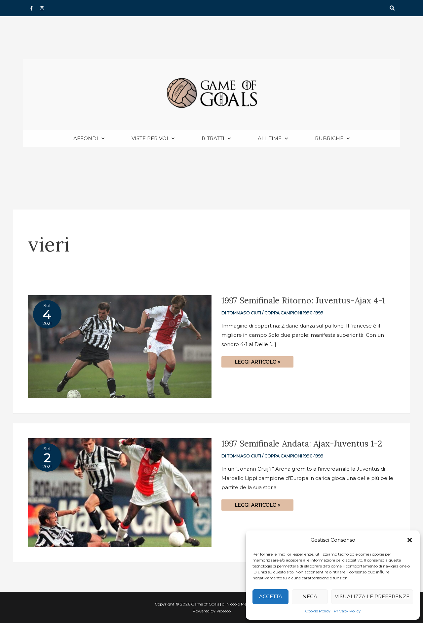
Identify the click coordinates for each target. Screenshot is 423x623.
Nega (309, 596)
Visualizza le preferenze (372, 596)
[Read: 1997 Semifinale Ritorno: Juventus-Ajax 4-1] (120, 346)
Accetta (270, 596)
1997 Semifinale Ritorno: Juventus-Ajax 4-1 (303, 300)
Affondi (85, 138)
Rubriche (329, 138)
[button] (409, 540)
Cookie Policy (317, 610)
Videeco (223, 610)
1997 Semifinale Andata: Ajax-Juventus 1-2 (301, 443)
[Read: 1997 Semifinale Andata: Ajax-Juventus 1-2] (120, 492)
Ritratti (213, 138)
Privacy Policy (347, 610)
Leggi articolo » (257, 360)
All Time (270, 138)
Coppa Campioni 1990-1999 (294, 312)
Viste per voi (150, 138)
